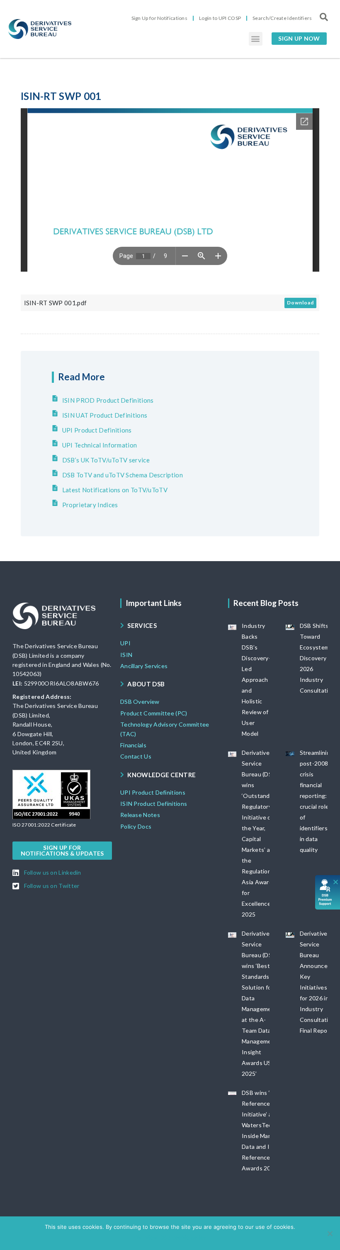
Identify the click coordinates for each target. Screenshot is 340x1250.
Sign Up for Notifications (159, 18)
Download (300, 302)
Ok (137, 1237)
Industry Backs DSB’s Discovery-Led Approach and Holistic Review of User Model (256, 679)
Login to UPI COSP (220, 18)
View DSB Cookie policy (175, 1237)
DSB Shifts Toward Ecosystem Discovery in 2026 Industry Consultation (317, 658)
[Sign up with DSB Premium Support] (328, 892)
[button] (255, 39)
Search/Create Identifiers (282, 18)
